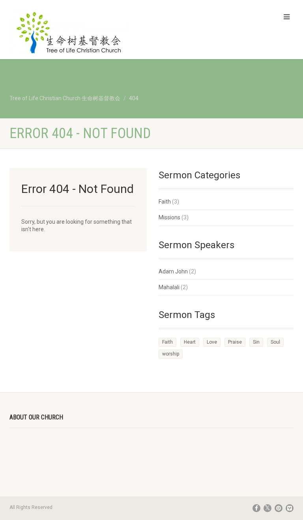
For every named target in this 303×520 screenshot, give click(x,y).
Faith (165, 201)
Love (212, 342)
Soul (275, 342)
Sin (256, 342)
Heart (190, 342)
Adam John (173, 271)
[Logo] (77, 34)
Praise (235, 342)
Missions (169, 217)
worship (170, 354)
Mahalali (169, 287)
